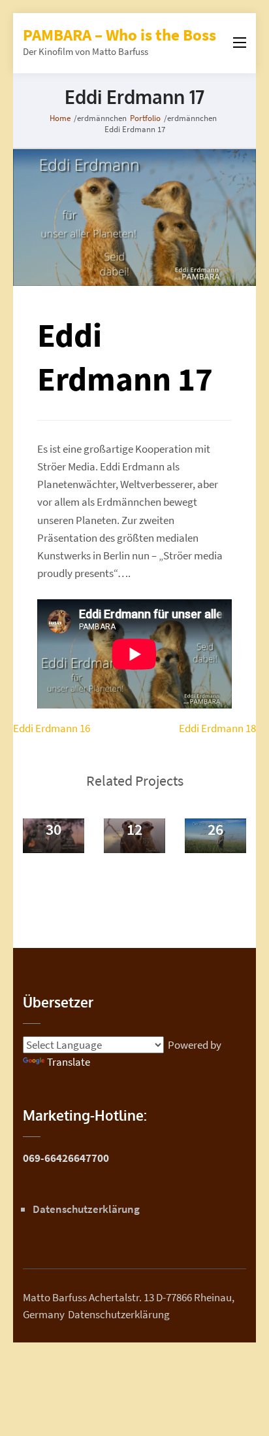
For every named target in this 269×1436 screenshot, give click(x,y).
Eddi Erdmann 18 (217, 728)
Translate (68, 1062)
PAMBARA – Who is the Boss (119, 34)
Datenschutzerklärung (86, 1209)
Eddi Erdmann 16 (51, 728)
